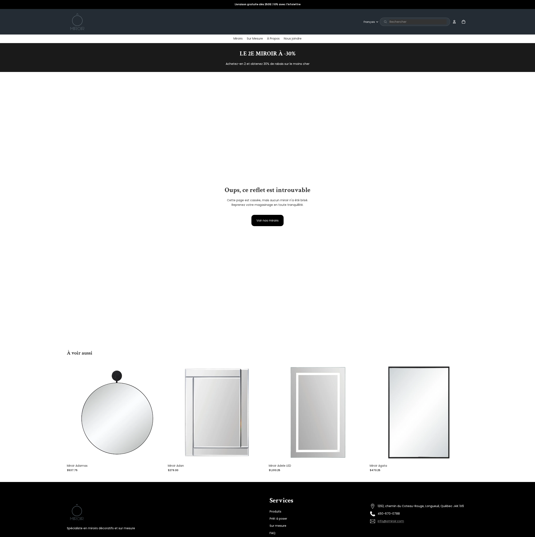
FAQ (272, 533)
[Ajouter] (159, 455)
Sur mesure (278, 526)
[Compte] (454, 21)
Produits (275, 511)
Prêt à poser (278, 518)
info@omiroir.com (391, 521)
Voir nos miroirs (267, 220)
